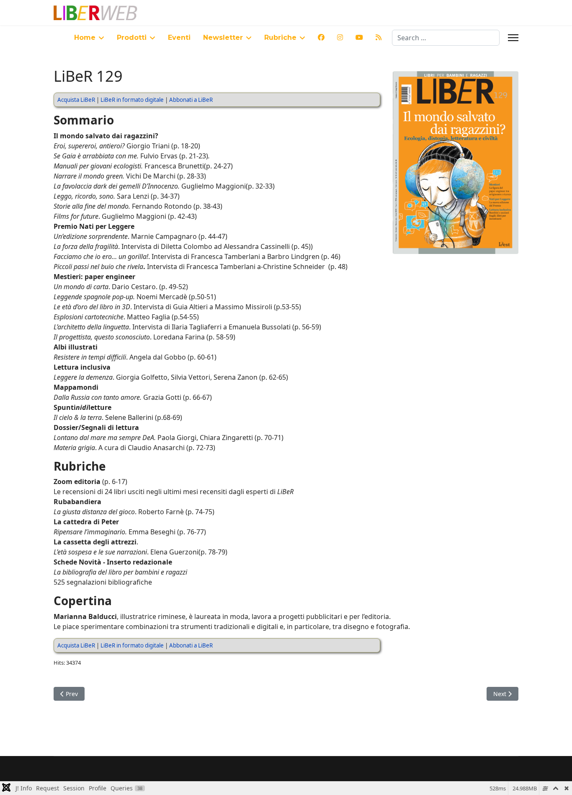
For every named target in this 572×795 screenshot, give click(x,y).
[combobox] (446, 38)
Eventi (179, 37)
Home (84, 37)
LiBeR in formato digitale (132, 100)
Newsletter (223, 37)
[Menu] (513, 37)
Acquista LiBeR (76, 100)
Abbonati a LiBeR (191, 100)
